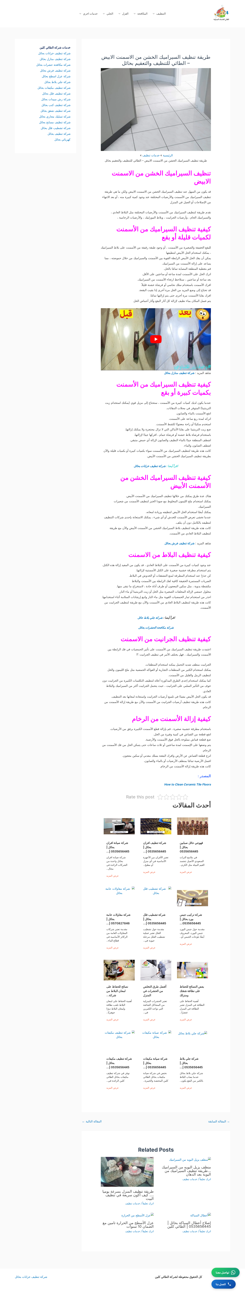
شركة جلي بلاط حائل (150, 617)
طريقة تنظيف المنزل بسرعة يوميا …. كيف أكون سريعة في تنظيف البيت (128, 1195)
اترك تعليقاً (205, 1179)
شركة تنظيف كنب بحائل (55, 105)
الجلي (110, 13)
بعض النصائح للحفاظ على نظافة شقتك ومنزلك (192, 991)
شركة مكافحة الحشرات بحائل (156, 627)
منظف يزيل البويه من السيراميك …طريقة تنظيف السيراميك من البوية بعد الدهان (186, 1170)
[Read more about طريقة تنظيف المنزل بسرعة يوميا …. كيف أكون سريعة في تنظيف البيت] (127, 1171)
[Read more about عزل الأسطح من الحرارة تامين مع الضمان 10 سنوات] (137, 1215)
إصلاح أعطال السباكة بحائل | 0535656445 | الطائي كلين (189, 1225)
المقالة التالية (92, 1121)
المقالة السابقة (219, 1121)
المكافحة (142, 13)
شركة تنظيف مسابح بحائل (54, 122)
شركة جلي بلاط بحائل (57, 82)
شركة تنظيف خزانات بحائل (150, 466)
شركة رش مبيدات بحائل (55, 99)
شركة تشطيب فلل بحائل (55, 128)
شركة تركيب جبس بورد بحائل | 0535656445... (191, 919)
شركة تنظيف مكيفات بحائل (53, 87)
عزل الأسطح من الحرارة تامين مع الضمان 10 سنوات (128, 1225)
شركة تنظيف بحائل (59, 133)
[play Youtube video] (156, 339)
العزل (125, 13)
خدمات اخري (90, 13)
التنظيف (161, 13)
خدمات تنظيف (189, 1179)
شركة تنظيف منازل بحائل (179, 373)
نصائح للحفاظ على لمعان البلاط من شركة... (117, 991)
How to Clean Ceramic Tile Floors (187, 784)
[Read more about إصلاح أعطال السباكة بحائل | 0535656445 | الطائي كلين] (200, 1215)
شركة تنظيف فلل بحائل (56, 93)
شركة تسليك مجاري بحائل (54, 116)
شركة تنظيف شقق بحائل (55, 110)
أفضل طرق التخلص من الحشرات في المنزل (154, 991)
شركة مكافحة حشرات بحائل (53, 64)
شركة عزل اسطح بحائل (56, 76)
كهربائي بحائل (62, 139)
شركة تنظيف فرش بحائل (179, 543)
